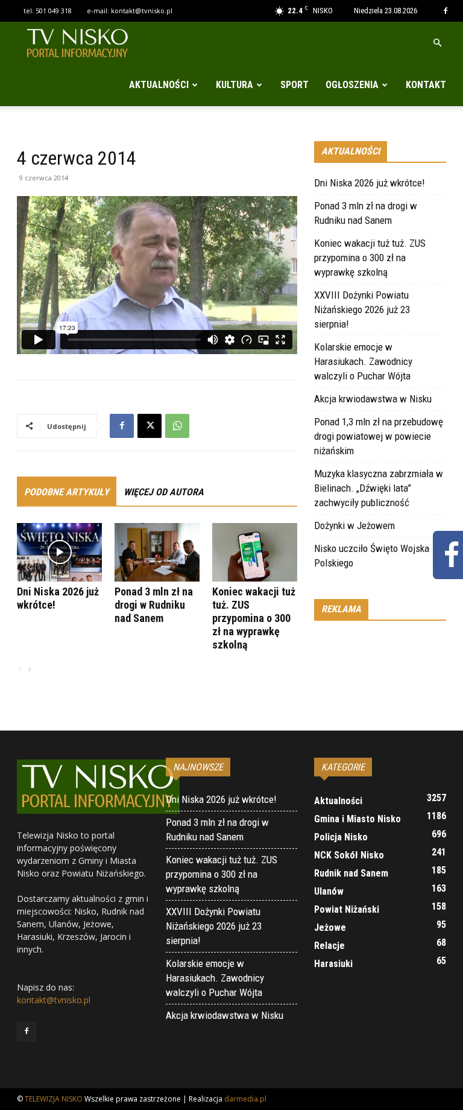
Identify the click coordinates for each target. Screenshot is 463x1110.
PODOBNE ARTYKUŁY (66, 492)
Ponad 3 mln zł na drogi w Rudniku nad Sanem (154, 604)
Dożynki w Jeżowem (354, 525)
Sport (294, 84)
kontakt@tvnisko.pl (141, 10)
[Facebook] (445, 11)
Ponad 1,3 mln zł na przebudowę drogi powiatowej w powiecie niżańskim (378, 436)
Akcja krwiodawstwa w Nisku (373, 399)
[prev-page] (20, 669)
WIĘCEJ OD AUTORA (164, 492)
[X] (149, 426)
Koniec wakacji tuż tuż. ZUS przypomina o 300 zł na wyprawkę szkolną (253, 618)
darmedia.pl (245, 1099)
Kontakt (426, 84)
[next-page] (29, 669)
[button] (437, 43)
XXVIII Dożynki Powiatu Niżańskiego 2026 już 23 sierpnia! (362, 309)
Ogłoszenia (352, 84)
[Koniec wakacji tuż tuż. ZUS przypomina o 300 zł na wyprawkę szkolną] (254, 552)
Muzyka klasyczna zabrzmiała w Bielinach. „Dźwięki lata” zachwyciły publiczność (378, 488)
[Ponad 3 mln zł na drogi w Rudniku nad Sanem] (157, 552)
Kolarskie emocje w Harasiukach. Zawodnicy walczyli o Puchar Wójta (363, 361)
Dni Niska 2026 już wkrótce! (369, 183)
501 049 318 (54, 10)
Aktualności (159, 84)
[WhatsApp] (177, 426)
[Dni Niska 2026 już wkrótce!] (59, 552)
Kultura (234, 84)
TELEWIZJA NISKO (54, 1099)
